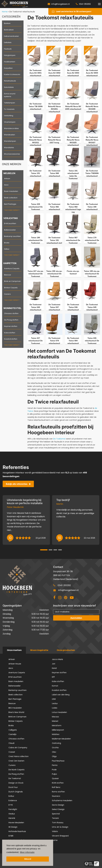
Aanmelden (76, 618)
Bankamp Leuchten (12, 236)
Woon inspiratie (39, 650)
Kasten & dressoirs (12, 74)
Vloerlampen (9, 122)
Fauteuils (8, 49)
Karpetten (8, 68)
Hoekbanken (9, 61)
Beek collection (10, 197)
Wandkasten (9, 134)
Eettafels (7, 42)
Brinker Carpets (11, 287)
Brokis (6, 242)
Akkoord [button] (27, 859)
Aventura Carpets (11, 268)
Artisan (7, 178)
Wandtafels (9, 147)
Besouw (7, 275)
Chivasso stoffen (11, 313)
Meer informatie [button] (27, 852)
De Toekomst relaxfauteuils (22, 11)
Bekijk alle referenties (16, 484)
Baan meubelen (11, 191)
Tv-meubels (9, 109)
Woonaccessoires (12, 154)
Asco (6, 185)
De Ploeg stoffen (11, 320)
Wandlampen (10, 141)
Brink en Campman (12, 281)
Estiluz (6, 249)
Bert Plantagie (10, 204)
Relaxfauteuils (10, 81)
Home (5, 11)
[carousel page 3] (55, 549)
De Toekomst (59, 438)
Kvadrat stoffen (10, 339)
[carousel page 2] (50, 549)
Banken (7, 23)
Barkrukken (9, 29)
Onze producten (66, 650)
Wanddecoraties (11, 128)
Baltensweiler (10, 230)
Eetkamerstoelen (11, 36)
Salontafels (9, 87)
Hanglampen (9, 55)
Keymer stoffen (10, 326)
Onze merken (14, 650)
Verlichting (8, 115)
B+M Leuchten (10, 223)
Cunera (7, 294)
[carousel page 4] (60, 549)
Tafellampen (9, 102)
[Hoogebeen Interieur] (14, 4)
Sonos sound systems (9, 95)
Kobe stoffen (9, 332)
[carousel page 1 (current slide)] (44, 549)
